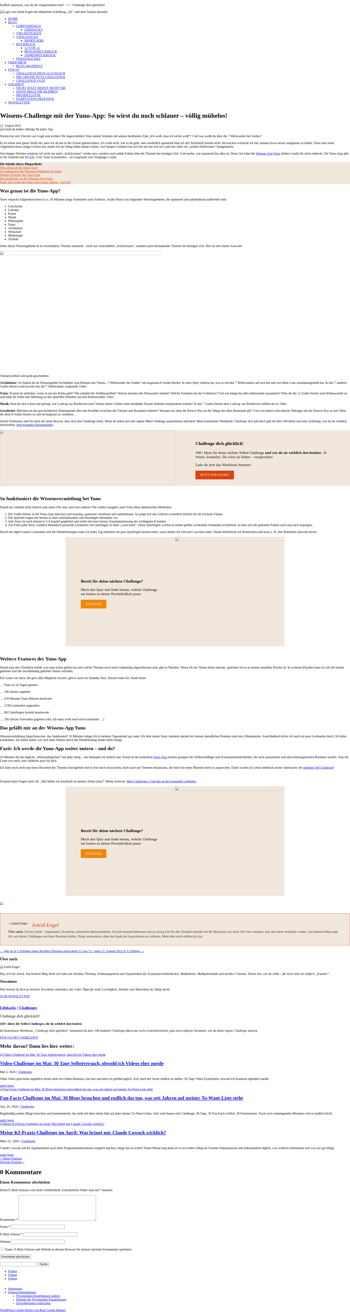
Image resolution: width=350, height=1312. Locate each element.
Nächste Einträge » (12, 1162)
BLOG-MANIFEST (29, 66)
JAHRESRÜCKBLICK (40, 55)
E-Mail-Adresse (11, 1234)
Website (5, 1241)
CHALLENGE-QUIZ (30, 80)
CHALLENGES (27, 37)
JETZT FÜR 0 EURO (214, 475)
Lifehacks (8, 1008)
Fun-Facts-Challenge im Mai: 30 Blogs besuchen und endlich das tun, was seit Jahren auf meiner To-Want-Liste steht (121, 1098)
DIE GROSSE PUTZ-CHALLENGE (40, 77)
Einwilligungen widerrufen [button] (33, 1303)
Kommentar (9, 1219)
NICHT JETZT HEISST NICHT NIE (41, 88)
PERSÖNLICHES (28, 59)
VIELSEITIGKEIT (29, 33)
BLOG (12, 22)
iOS (31, 157)
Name (5, 1226)
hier (200, 936)
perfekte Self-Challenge (318, 767)
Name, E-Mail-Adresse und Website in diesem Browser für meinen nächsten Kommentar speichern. (68, 1249)
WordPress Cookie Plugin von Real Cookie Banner (33, 1310)
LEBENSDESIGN (28, 26)
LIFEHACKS (33, 29)
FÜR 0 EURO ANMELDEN (19, 1037)
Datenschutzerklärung (22, 1292)
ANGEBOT (16, 84)
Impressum (15, 1288)
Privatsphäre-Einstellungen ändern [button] (38, 1296)
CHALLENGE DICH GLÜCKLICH (40, 73)
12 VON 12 (32, 48)
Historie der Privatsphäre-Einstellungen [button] (41, 1299)
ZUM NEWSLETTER (15, 996)
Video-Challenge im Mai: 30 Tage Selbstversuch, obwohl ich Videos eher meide (82, 1063)
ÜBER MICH (17, 62)
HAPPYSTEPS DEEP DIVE (35, 99)
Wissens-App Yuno (268, 153)
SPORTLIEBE (34, 40)
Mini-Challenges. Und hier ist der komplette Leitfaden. (161, 781)
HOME (13, 18)
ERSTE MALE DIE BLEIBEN (37, 91)
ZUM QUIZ (94, 604)
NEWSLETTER (19, 102)
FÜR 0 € (13, 69)
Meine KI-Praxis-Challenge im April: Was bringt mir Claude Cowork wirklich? (83, 1132)
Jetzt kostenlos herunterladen (34, 425)
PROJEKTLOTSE (28, 95)
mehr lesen (7, 1085)
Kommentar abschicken (15, 1256)
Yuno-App (160, 757)
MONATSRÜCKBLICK (40, 51)
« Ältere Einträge (11, 1158)
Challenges (28, 1008)
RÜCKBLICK (25, 44)
